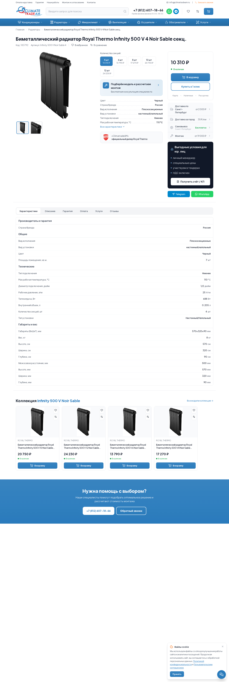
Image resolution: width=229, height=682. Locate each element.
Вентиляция (119, 22)
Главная (20, 29)
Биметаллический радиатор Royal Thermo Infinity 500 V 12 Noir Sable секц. (82, 446)
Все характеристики (111, 126)
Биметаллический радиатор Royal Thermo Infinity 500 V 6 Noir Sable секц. (128, 446)
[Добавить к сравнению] (55, 417)
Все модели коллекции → (200, 400)
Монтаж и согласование (73, 2)
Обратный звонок (131, 510)
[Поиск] (125, 11)
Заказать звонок (205, 2)
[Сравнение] (198, 11)
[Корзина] (208, 11)
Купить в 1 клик (190, 86)
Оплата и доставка (24, 2)
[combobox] (87, 11)
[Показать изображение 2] (36, 127)
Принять (176, 674)
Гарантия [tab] (68, 211)
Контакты (91, 2)
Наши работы (53, 2)
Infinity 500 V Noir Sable (58, 400)
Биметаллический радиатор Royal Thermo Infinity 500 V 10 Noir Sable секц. (36, 446)
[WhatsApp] (169, 11)
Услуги (204, 22)
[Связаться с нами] (221, 674)
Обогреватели (177, 22)
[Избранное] (188, 11)
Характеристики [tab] (28, 211)
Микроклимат (90, 22)
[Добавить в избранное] (55, 410)
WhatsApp (203, 194)
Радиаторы (60, 22)
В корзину (192, 77)
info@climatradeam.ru (179, 2)
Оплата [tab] (84, 211)
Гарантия (40, 2)
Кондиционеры (31, 22)
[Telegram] (176, 11)
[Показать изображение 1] (22, 127)
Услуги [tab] (99, 211)
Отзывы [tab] (114, 211)
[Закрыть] (222, 646)
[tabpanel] (114, 301)
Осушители (147, 22)
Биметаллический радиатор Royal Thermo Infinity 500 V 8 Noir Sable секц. (174, 446)
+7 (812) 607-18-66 (148, 10)
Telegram (180, 194)
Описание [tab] (50, 211)
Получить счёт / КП (192, 181)
